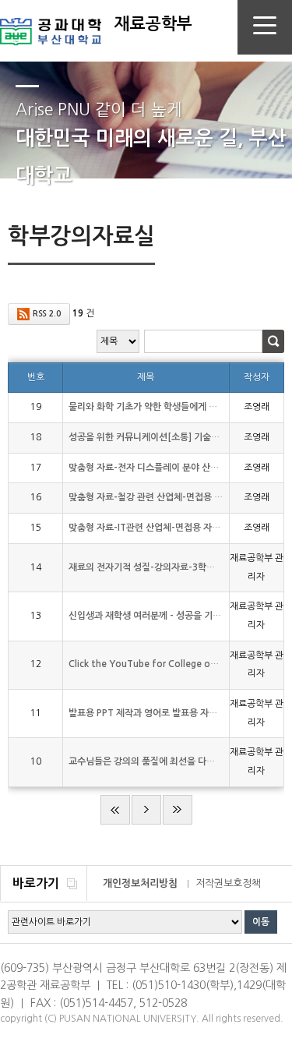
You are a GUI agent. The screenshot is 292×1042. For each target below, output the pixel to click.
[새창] (50, 23)
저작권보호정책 (228, 883)
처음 (115, 810)
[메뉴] (264, 28)
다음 (146, 810)
